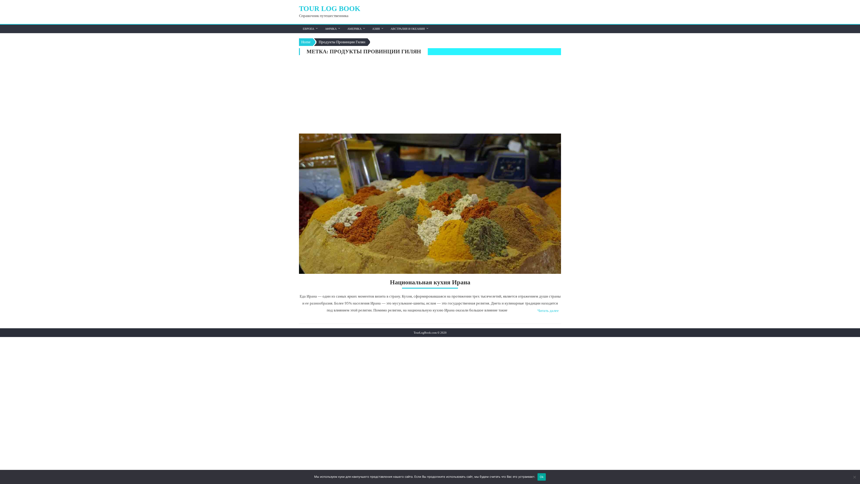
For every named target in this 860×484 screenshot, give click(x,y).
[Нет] (854, 477)
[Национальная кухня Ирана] (430, 204)
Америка (354, 28)
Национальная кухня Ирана (430, 282)
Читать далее (548, 311)
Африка (331, 28)
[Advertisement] (430, 95)
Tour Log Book (329, 8)
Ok (542, 477)
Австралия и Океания (408, 28)
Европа (308, 28)
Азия (376, 28)
